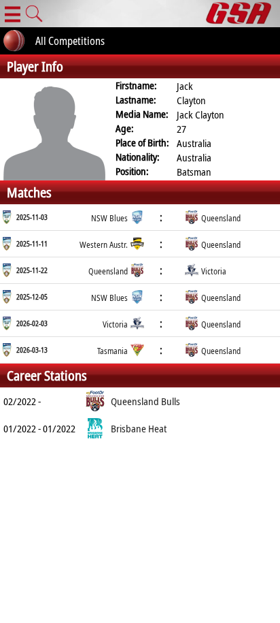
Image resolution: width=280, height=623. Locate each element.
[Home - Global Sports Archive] (243, 13)
